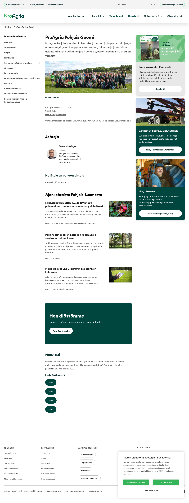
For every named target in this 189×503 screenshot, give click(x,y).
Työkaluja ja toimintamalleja (18, 63)
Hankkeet (133, 16)
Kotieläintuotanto (48, 474)
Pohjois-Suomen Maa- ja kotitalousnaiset (15, 100)
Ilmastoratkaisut (48, 479)
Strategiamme (10, 453)
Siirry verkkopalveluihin (172, 4)
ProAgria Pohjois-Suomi (15, 36)
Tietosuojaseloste (53, 491)
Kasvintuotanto (47, 468)
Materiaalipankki (11, 468)
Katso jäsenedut (37, 4)
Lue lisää (126, 475)
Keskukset (8, 458)
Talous (43, 458)
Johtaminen (46, 453)
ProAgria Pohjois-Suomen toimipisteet (22, 78)
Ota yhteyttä (9, 463)
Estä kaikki (166, 482)
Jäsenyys (8, 68)
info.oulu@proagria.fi (55, 114)
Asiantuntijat (87, 454)
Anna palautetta (11, 474)
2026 (50, 382)
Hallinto (8, 83)
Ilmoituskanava (95, 491)
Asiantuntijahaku (61, 331)
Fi (151, 4)
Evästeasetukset (151, 490)
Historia (8, 42)
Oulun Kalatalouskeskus (15, 93)
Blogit (7, 52)
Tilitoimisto (45, 463)
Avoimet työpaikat (89, 478)
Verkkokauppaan (55, 4)
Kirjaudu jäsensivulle (15, 4)
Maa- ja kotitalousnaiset (14, 479)
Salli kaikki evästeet (136, 482)
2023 (50, 409)
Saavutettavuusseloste (74, 491)
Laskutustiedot (11, 73)
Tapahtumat (116, 16)
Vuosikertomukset (12, 88)
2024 (50, 400)
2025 (50, 391)
